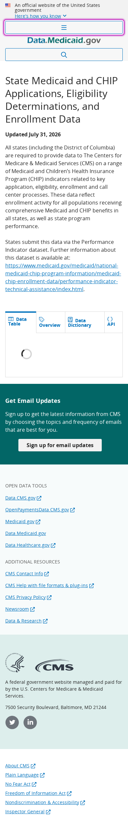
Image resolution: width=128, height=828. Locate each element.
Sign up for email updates (60, 445)
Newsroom (17, 609)
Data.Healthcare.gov (27, 545)
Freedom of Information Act (35, 793)
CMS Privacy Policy (25, 597)
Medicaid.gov (19, 521)
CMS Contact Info (24, 573)
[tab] (50, 322)
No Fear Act (18, 784)
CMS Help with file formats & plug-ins (46, 585)
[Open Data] (64, 41)
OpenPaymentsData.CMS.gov (37, 509)
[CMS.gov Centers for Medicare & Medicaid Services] (54, 670)
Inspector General (25, 811)
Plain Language (22, 775)
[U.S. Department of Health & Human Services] (15, 670)
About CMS (17, 765)
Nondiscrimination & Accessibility (42, 802)
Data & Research (23, 621)
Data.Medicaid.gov (25, 533)
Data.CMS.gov (20, 498)
